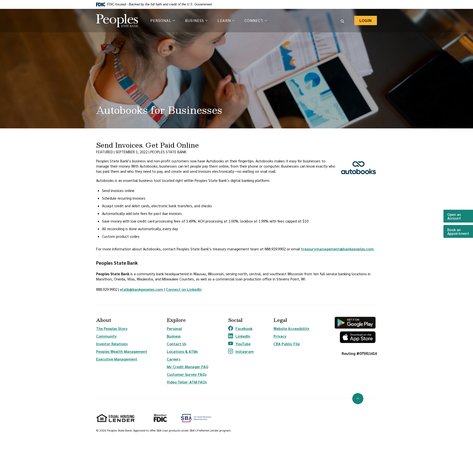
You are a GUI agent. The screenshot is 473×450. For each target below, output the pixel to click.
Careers (173, 359)
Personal (174, 328)
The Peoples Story (112, 328)
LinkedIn (241, 336)
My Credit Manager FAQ (187, 366)
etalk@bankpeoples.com (141, 289)
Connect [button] (253, 20)
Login (368, 20)
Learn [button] (224, 20)
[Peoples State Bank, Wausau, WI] (117, 20)
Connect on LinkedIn (184, 289)
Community (106, 336)
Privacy (280, 336)
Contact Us (176, 343)
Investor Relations (112, 343)
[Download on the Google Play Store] (355, 323)
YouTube (241, 343)
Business (174, 336)
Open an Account (460, 216)
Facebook (241, 328)
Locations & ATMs (182, 351)
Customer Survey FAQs (186, 374)
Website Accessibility (291, 328)
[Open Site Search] (342, 20)
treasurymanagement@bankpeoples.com (337, 248)
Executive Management (116, 359)
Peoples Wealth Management (121, 351)
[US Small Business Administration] (196, 418)
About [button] (103, 320)
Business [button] (194, 20)
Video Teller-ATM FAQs (187, 382)
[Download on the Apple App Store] (355, 337)
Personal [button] (160, 20)
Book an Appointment (460, 231)
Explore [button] (176, 320)
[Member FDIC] (158, 416)
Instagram (241, 351)
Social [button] (235, 320)
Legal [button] (280, 320)
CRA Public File (286, 343)
